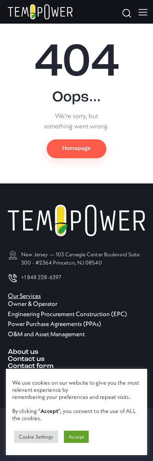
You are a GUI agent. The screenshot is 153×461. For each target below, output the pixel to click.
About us (23, 352)
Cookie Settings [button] (36, 436)
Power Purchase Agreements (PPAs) (54, 324)
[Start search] (126, 13)
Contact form (30, 366)
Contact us (26, 359)
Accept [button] (76, 436)
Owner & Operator (32, 303)
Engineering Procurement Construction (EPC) (67, 314)
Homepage (76, 149)
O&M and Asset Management (46, 334)
